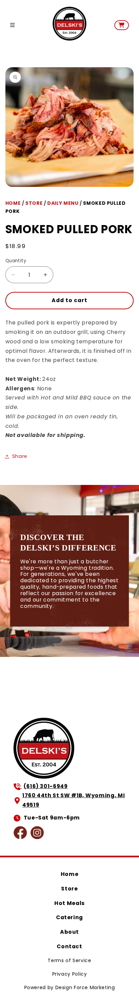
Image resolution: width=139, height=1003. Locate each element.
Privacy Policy (69, 974)
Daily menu (62, 203)
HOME (13, 203)
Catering (69, 917)
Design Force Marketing (85, 987)
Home (70, 874)
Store (69, 888)
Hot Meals (69, 903)
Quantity (15, 261)
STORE (34, 203)
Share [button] (19, 456)
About (69, 932)
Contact (69, 946)
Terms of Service (69, 960)
